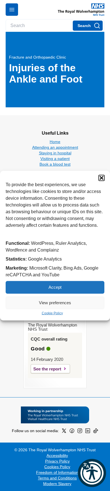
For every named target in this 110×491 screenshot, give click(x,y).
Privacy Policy (57, 461)
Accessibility (57, 455)
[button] (101, 178)
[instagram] (80, 432)
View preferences (55, 302)
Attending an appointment (55, 147)
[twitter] (64, 432)
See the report (47, 368)
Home (55, 141)
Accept (55, 287)
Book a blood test (55, 164)
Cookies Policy (57, 467)
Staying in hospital (55, 153)
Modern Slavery (57, 483)
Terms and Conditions (57, 478)
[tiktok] (95, 432)
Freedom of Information (57, 472)
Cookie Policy (52, 313)
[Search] (88, 26)
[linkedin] (88, 432)
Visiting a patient (55, 158)
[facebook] (72, 432)
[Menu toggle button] (12, 9)
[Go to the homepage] (78, 9)
